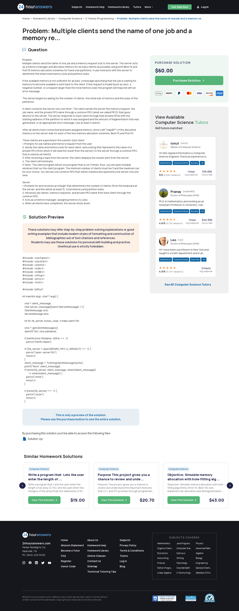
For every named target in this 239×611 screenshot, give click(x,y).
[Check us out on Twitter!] (42, 562)
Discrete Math (183, 567)
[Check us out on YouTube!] (49, 562)
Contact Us (94, 561)
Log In (123, 561)
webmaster (49, 599)
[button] (149, 7)
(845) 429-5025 (35, 555)
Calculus (181, 553)
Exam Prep (195, 259)
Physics (199, 543)
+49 (203, 259)
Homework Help (96, 545)
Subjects (125, 540)
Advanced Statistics (205, 548)
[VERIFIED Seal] (210, 598)
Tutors (124, 555)
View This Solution (43, 500)
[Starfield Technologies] (164, 598)
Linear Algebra (164, 572)
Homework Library (44, 18)
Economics (162, 553)
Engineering (202, 562)
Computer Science (70, 18)
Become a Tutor (70, 550)
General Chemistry (205, 567)
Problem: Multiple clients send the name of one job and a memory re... (160, 18)
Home (26, 18)
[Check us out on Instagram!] (23, 562)
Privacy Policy (128, 545)
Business (194, 163)
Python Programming (167, 567)
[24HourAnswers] (34, 6)
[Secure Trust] (190, 598)
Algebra (199, 553)
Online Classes (96, 555)
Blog (122, 566)
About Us (92, 540)
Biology (199, 558)
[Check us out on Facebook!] (30, 562)
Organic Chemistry (166, 548)
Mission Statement (72, 545)
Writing (180, 558)
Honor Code (68, 566)
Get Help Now (179, 7)
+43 (202, 211)
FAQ (63, 555)
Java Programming (186, 543)
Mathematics (165, 163)
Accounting (162, 558)
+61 (202, 163)
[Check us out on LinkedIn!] (36, 562)
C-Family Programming (99, 18)
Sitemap (92, 566)
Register (66, 561)
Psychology (182, 562)
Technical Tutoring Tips (101, 571)
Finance (161, 562)
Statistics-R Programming (208, 572)
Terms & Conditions (132, 550)
